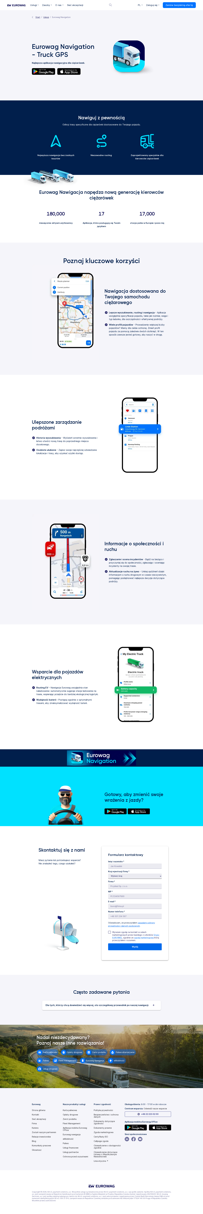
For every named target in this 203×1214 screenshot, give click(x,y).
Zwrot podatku (70, 1119)
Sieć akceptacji (39, 1119)
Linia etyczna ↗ (101, 1161)
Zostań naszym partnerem (44, 1132)
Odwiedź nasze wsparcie (155, 1108)
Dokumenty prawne (103, 1128)
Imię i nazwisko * (116, 861)
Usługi (46, 17)
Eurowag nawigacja (72, 1134)
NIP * (110, 891)
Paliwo (66, 1143)
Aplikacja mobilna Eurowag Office (75, 1129)
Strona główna (38, 1110)
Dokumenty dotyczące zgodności (104, 1122)
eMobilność (68, 1139)
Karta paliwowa (70, 1110)
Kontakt (35, 1115)
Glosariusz (36, 1150)
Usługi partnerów (71, 1152)
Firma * (111, 881)
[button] (34, 5)
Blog (34, 1141)
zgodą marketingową (144, 937)
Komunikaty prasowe (41, 1145)
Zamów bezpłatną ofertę (179, 5)
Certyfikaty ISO (101, 1137)
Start (37, 17)
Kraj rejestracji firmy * (118, 871)
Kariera (35, 1128)
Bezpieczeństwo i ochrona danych (106, 1116)
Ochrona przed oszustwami (75, 1157)
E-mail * (112, 901)
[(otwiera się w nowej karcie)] (116, 811)
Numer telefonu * (116, 911)
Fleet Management (71, 1123)
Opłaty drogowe (70, 1115)
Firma (34, 1123)
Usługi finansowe (70, 1148)
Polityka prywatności (103, 1110)
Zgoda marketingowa (103, 1132)
